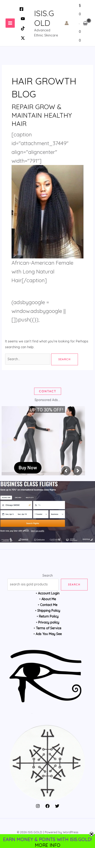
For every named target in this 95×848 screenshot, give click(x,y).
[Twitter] (57, 806)
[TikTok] (23, 28)
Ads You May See (49, 634)
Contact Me (48, 605)
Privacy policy (48, 622)
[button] (47, 391)
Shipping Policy (48, 610)
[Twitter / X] (23, 38)
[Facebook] (21, 9)
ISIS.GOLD (44, 18)
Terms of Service (48, 628)
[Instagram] (38, 806)
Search (47, 575)
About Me (49, 599)
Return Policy (49, 616)
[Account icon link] (67, 23)
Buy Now (28, 467)
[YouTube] (23, 19)
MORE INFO (47, 845)
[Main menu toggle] (10, 23)
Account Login (48, 593)
